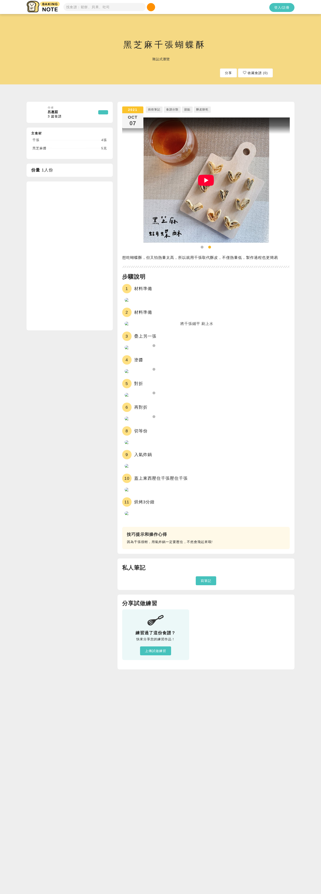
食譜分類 (172, 109)
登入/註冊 (282, 7)
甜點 (187, 109)
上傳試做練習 (155, 651)
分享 (228, 73)
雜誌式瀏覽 (161, 59)
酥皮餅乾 (202, 109)
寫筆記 (206, 581)
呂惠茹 (55, 114)
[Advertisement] (66, 255)
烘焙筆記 (154, 109)
